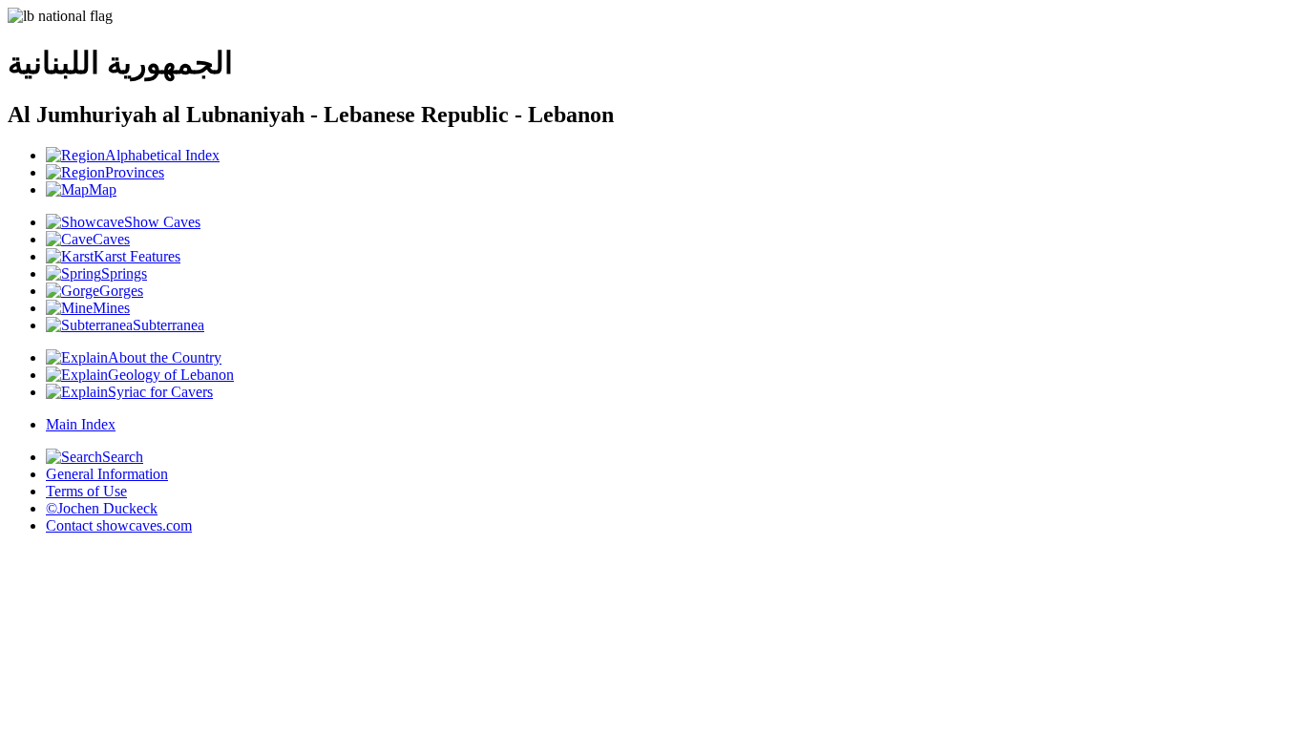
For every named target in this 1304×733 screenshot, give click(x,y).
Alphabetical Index (162, 155)
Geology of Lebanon (171, 374)
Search (122, 457)
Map (102, 189)
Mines (111, 308)
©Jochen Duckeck (102, 508)
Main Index (81, 424)
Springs (124, 273)
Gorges (121, 291)
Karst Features (137, 256)
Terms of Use (86, 491)
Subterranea (168, 325)
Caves (111, 239)
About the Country (164, 357)
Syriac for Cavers (160, 392)
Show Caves (162, 222)
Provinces (134, 172)
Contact (119, 525)
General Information (107, 474)
